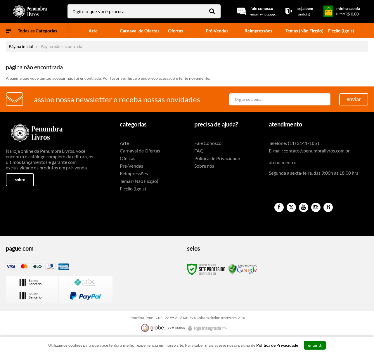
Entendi (315, 345)
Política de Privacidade (217, 158)
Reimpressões (134, 173)
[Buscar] (212, 11)
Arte (124, 143)
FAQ (199, 150)
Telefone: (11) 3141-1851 (294, 143)
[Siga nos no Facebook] (279, 207)
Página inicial (21, 46)
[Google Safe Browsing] (242, 268)
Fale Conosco (207, 143)
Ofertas (127, 158)
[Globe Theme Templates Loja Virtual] (163, 328)
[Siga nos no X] (291, 207)
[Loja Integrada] (208, 328)
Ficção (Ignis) (133, 188)
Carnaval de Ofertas (140, 150)
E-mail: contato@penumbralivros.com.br (309, 150)
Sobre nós (204, 166)
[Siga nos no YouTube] (303, 207)
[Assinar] (353, 99)
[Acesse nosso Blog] (328, 207)
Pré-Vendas (131, 166)
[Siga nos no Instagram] (316, 207)
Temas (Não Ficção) (139, 181)
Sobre (20, 179)
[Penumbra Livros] (30, 12)
